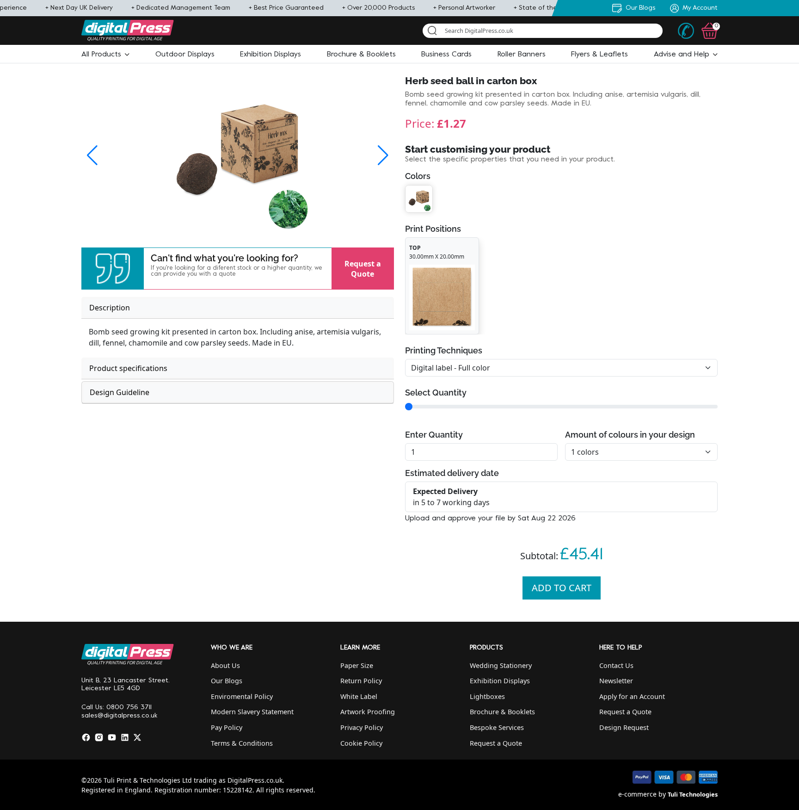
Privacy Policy (361, 727)
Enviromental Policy (242, 696)
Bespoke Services (497, 727)
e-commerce (637, 794)
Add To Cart (561, 587)
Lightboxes (487, 696)
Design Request (624, 727)
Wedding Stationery (501, 665)
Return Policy (361, 680)
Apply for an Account (632, 696)
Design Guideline (119, 392)
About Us (225, 665)
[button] (105, 54)
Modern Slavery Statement (252, 711)
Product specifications (128, 368)
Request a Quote (362, 268)
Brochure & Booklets (502, 711)
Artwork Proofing (367, 711)
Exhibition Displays (500, 680)
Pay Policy (226, 727)
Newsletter (616, 680)
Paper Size (356, 665)
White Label (358, 696)
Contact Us (616, 665)
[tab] (237, 308)
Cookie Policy (361, 743)
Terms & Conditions (242, 743)
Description (109, 308)
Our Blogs (226, 680)
